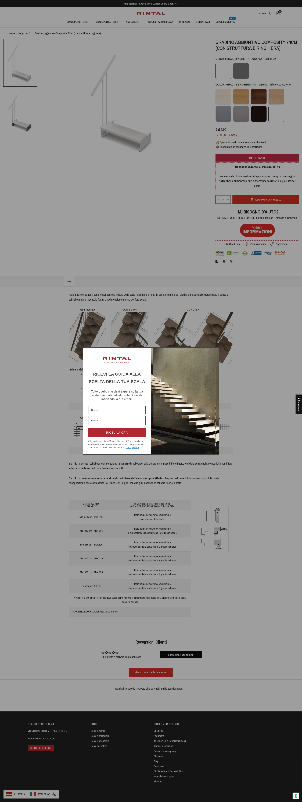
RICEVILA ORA (117, 432)
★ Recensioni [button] (299, 404)
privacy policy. (132, 447)
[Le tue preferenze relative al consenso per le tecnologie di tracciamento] (296, 796)
